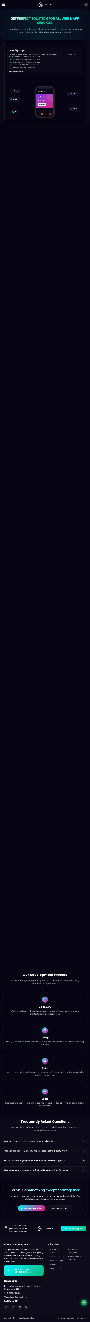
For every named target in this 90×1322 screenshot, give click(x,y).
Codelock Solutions (27, 1318)
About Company (57, 1256)
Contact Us (81, 1318)
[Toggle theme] (86, 5)
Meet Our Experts (57, 1260)
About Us (61, 1318)
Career (53, 1264)
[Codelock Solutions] (45, 5)
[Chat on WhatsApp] (84, 1302)
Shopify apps (55, 1268)
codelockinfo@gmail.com (75, 1228)
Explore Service (15, 72)
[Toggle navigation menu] (3, 5)
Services (70, 1318)
